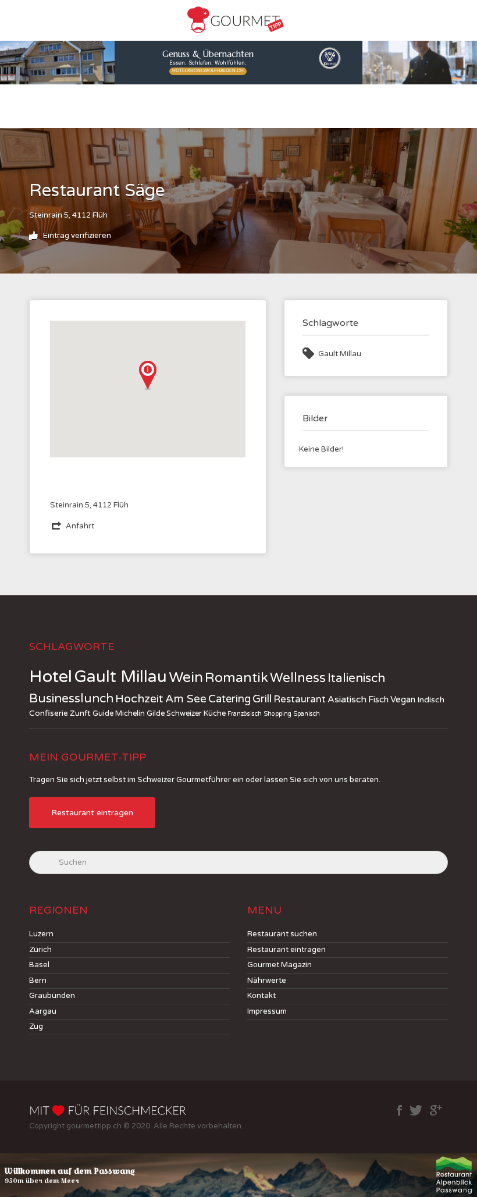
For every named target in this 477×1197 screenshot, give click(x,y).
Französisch (244, 714)
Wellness (298, 677)
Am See (186, 699)
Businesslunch (71, 698)
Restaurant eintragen (92, 813)
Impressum (267, 1011)
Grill (262, 698)
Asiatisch (347, 699)
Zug (36, 1026)
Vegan (402, 699)
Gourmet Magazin (279, 964)
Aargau (42, 1011)
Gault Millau (339, 353)
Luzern (41, 934)
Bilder (315, 418)
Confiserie (48, 713)
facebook (399, 1110)
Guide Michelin (118, 713)
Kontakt (261, 995)
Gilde (156, 713)
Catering (229, 698)
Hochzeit (139, 699)
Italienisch (356, 678)
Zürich (40, 949)
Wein (186, 677)
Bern (38, 980)
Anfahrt (80, 526)
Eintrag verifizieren (76, 235)
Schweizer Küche (196, 713)
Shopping (277, 714)
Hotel (50, 676)
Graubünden (52, 995)
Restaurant (299, 699)
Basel (39, 964)
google (436, 1110)
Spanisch (306, 714)
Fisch (378, 699)
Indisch (430, 700)
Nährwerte (266, 980)
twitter (416, 1110)
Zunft (80, 713)
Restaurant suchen (282, 934)
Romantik (236, 678)
